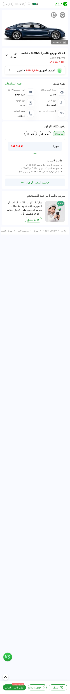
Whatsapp (34, 687)
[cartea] (61, 4)
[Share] (54, 15)
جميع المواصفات (13, 83)
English (17, 4)
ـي (6, 4)
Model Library (50, 230)
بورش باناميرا (23, 230)
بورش (35, 230)
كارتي (63, 230)
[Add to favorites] (62, 15)
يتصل (56, 687)
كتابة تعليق (33, 219)
